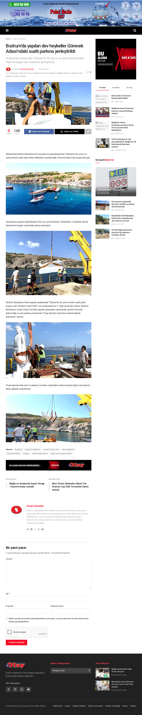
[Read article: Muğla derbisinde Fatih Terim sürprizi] (102, 673)
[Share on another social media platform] (88, 131)
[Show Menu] (7, 30)
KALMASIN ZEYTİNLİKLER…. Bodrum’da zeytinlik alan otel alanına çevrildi (123, 218)
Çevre (30, 73)
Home (8, 39)
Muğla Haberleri (64, 73)
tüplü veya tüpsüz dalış (61, 454)
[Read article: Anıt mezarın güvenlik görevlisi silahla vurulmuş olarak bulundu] (102, 205)
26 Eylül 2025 (118, 224)
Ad (8, 593)
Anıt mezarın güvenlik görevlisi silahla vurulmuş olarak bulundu (122, 204)
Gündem (52, 73)
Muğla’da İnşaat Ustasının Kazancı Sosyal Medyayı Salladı (122, 110)
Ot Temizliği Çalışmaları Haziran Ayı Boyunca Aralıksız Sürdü (121, 232)
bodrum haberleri (32, 450)
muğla (26, 454)
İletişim (133, 706)
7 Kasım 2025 (104, 193)
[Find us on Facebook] (8, 689)
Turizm (16, 76)
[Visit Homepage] (71, 30)
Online (125, 706)
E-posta (10, 606)
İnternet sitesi (57, 606)
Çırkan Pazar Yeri (51, 450)
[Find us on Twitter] (15, 689)
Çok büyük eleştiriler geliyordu (111, 190)
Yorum (10, 559)
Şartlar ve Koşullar (95, 706)
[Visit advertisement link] (48, 465)
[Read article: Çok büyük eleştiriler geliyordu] (116, 181)
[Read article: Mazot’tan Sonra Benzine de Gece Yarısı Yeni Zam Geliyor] (102, 685)
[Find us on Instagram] (21, 689)
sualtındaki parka (40, 454)
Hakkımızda (57, 706)
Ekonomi (38, 73)
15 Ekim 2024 (43, 69)
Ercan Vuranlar (27, 69)
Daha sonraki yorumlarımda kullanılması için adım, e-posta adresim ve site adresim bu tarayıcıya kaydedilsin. (48, 620)
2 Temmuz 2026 (119, 238)
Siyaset (75, 73)
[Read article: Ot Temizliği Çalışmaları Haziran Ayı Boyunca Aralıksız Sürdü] (102, 234)
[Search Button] (134, 30)
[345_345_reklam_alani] (116, 59)
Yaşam (23, 76)
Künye (67, 706)
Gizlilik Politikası (79, 706)
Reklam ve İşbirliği (112, 706)
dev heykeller (68, 450)
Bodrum (18, 450)
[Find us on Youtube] (28, 689)
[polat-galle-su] (71, 13)
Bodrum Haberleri (19, 39)
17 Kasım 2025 (118, 210)
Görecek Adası (13, 454)
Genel (45, 73)
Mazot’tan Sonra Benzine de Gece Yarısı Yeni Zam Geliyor (122, 684)
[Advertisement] (56, 145)
